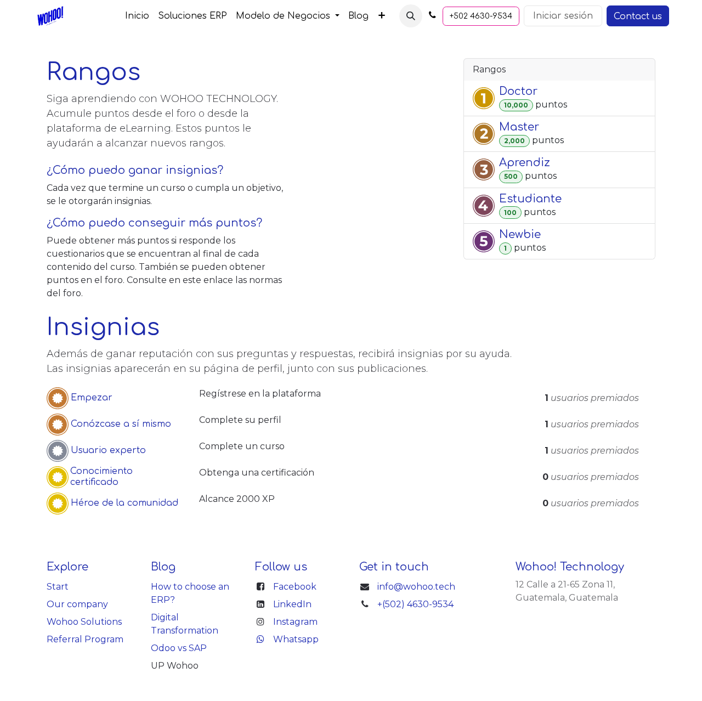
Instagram (295, 622)
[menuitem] (137, 16)
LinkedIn (292, 604)
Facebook (294, 586)
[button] (410, 15)
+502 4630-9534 (481, 16)
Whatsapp (296, 639)
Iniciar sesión (563, 16)
